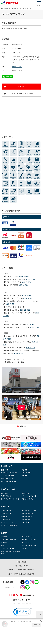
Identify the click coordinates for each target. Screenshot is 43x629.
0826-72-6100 (26, 295)
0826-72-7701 (34, 327)
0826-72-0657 (18, 353)
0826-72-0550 (25, 310)
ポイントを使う (27, 516)
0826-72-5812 (10, 304)
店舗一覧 (22, 426)
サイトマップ (26, 542)
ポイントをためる (27, 513)
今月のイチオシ (6, 496)
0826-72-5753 (30, 279)
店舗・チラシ (14, 8)
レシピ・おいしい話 (8, 489)
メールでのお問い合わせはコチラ (22, 574)
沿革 (2, 545)
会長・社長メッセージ (8, 539)
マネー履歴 (25, 522)
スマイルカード (6, 510)
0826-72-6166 (24, 276)
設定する (37, 624)
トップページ (4, 8)
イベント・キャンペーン (9, 481)
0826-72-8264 (31, 324)
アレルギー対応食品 (7, 475)
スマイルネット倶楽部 (29, 510)
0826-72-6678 (23, 285)
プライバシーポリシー (29, 545)
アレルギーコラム (27, 499)
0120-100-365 (23, 566)
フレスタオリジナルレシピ (10, 499)
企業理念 (4, 537)
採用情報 (25, 475)
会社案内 (4, 533)
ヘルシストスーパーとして (10, 548)
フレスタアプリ (6, 519)
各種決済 (4, 516)
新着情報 (25, 470)
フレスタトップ (6, 466)
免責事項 (25, 548)
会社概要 (4, 542)
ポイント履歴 (26, 519)
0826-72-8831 (26, 282)
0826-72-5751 (28, 298)
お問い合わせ (26, 473)
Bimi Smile (4, 493)
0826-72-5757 (17, 67)
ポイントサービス (7, 522)
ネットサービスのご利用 (9, 525)
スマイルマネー (6, 513)
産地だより (25, 493)
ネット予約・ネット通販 (9, 473)
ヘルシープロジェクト (29, 496)
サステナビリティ (27, 537)
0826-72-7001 (30, 347)
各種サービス (6, 507)
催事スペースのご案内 (29, 539)
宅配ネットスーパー (7, 478)
